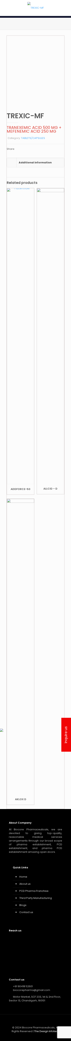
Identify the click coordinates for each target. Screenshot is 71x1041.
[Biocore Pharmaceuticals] (35, 8)
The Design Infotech (46, 1031)
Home (23, 877)
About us (25, 884)
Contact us (26, 912)
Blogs (22, 905)
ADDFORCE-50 (20, 489)
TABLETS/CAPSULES (33, 138)
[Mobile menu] (65, 8)
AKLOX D (20, 799)
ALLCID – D (50, 489)
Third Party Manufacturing (35, 898)
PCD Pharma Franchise (34, 891)
